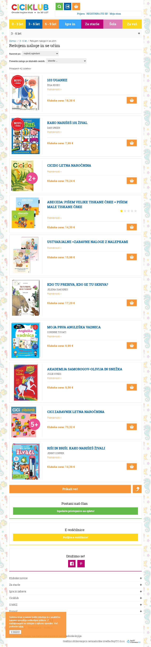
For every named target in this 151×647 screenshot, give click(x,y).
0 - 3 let (17, 24)
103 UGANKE (57, 80)
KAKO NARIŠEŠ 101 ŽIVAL (67, 122)
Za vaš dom (132, 25)
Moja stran (115, 13)
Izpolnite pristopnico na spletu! (75, 511)
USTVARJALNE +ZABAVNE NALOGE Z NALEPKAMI (87, 242)
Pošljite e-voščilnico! (75, 537)
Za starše (92, 24)
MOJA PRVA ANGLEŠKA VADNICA (74, 327)
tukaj (20, 626)
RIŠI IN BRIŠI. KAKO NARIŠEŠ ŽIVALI (76, 448)
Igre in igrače (70, 25)
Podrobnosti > (54, 89)
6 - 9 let (50, 24)
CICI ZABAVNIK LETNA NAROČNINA (75, 412)
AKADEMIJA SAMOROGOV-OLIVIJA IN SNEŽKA (84, 369)
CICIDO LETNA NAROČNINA (69, 165)
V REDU (15, 632)
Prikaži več (70, 489)
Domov (12, 40)
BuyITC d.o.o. (118, 641)
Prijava (81, 13)
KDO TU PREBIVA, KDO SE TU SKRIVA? (77, 284)
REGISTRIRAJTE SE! (97, 13)
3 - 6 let (34, 24)
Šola (112, 24)
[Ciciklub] (30, 9)
